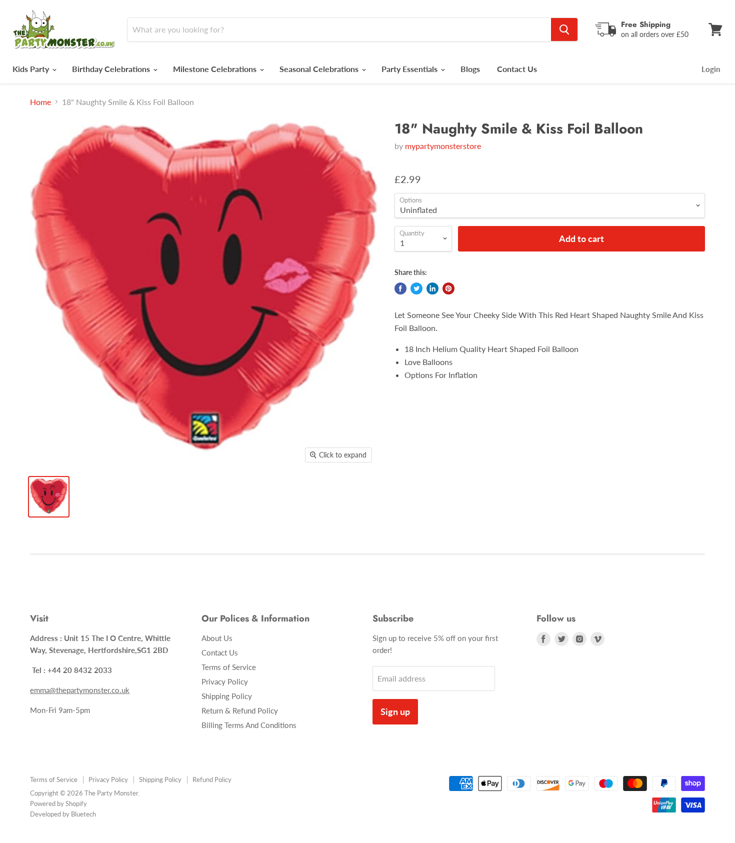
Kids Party (31, 69)
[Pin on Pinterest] (448, 288)
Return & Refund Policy (240, 710)
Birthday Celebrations (112, 69)
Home (40, 102)
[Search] (564, 29)
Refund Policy (212, 780)
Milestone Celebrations (215, 69)
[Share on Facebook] (400, 288)
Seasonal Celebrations (320, 69)
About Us (217, 638)
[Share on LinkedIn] (432, 288)
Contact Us (517, 69)
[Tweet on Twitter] (416, 288)
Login (711, 69)
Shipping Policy (227, 696)
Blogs (470, 69)
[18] (48, 496)
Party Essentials (411, 69)
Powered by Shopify (58, 804)
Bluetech (83, 814)
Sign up (395, 711)
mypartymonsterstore (443, 145)
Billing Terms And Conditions (249, 725)
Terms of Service (229, 667)
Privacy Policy (225, 681)
